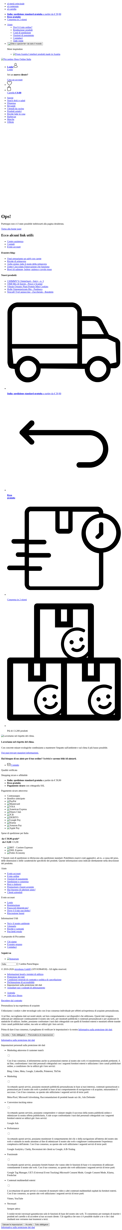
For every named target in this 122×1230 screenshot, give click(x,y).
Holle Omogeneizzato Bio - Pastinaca (24, 289)
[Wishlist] (9, 84)
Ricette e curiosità (15, 929)
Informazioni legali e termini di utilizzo (25, 974)
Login (10, 69)
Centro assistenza (15, 241)
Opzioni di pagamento (23, 35)
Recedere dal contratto (11, 1000)
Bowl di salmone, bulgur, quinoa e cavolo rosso (29, 269)
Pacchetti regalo (14, 931)
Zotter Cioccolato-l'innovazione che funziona (28, 266)
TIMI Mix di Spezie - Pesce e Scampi (24, 284)
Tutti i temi (18, 40)
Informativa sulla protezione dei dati (95, 1029)
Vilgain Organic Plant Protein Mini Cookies (27, 286)
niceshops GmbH (22, 969)
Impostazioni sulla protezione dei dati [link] (24, 985)
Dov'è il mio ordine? (22, 27)
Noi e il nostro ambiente (18, 923)
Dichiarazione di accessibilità (20, 982)
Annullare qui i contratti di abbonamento (26, 987)
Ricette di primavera (16, 261)
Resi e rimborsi (14, 884)
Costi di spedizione (22, 32)
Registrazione (13, 905)
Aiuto (9, 24)
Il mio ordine (13, 876)
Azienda (11, 993)
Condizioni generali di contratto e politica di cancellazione (34, 979)
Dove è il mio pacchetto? (18, 910)
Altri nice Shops (14, 995)
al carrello (11, 9)
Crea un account (14, 79)
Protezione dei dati (16, 977)
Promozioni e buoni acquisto (20, 887)
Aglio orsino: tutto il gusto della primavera (27, 264)
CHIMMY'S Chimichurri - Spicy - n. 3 (25, 281)
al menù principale (15, 3)
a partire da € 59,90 (34, 14)
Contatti (11, 244)
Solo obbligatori (18, 1035)
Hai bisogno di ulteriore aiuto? (21, 889)
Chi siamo (12, 941)
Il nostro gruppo (14, 944)
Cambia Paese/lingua (29, 964)
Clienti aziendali (14, 892)
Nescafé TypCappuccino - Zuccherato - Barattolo (30, 292)
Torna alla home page (11, 229)
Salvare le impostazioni (12, 1224)
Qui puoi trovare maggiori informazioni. (20, 753)
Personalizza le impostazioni (40, 1035)
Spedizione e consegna (18, 881)
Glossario (11, 926)
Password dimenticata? (18, 908)
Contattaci (18, 38)
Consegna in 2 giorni (17, 19)
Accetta (5, 1035)
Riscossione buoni (15, 913)
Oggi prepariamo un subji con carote (24, 258)
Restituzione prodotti (23, 30)
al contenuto (13, 6)
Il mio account (14, 247)
